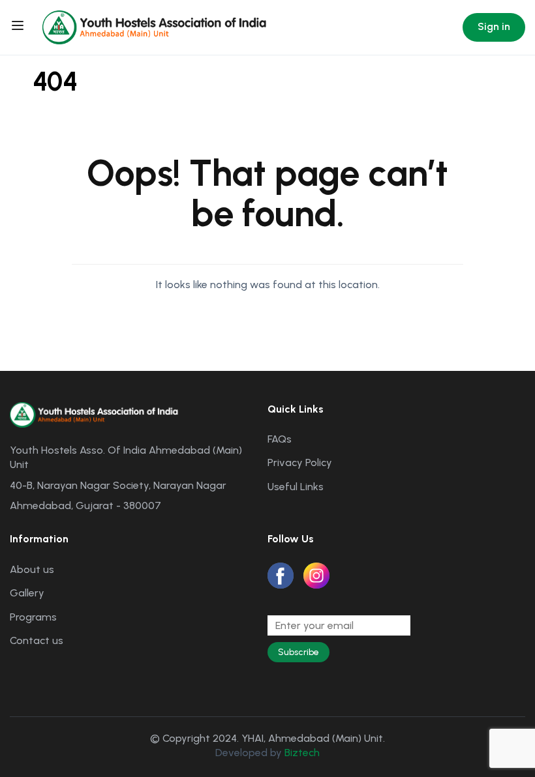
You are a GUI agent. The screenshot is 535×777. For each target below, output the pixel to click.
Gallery (27, 593)
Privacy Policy (300, 462)
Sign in (494, 26)
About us (32, 569)
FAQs (280, 439)
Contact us (36, 640)
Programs (33, 617)
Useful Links (296, 486)
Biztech (302, 752)
